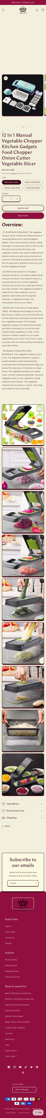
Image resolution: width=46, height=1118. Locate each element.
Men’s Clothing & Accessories (18, 993)
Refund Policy (11, 966)
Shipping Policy (11, 971)
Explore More (11, 1051)
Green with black (32, 182)
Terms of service (24, 1112)
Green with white (12, 188)
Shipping (14, 173)
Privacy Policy (11, 960)
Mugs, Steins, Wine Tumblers (17, 1022)
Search (8, 926)
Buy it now (23, 216)
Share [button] (7, 826)
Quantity (5, 193)
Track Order (10, 932)
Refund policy (37, 1109)
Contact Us (10, 938)
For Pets (9, 1033)
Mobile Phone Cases (14, 1016)
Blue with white (11, 182)
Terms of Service (12, 977)
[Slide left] (17, 127)
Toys (7, 1045)
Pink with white (33, 188)
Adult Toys (9, 1039)
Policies (8, 943)
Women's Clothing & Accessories (19, 999)
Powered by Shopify (23, 1109)
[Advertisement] (23, 39)
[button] (3, 10)
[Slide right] (28, 127)
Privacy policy (11, 1112)
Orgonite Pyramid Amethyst (17, 1005)
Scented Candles (12, 1011)
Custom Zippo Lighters (15, 1028)
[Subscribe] (35, 883)
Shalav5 (13, 1109)
